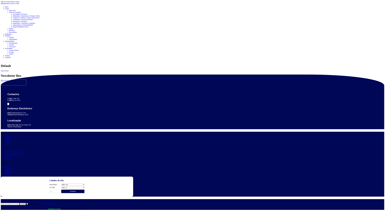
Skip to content (5, 2)
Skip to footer (15, 2)
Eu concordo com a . (42, 204)
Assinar (23, 204)
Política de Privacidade (48, 204)
